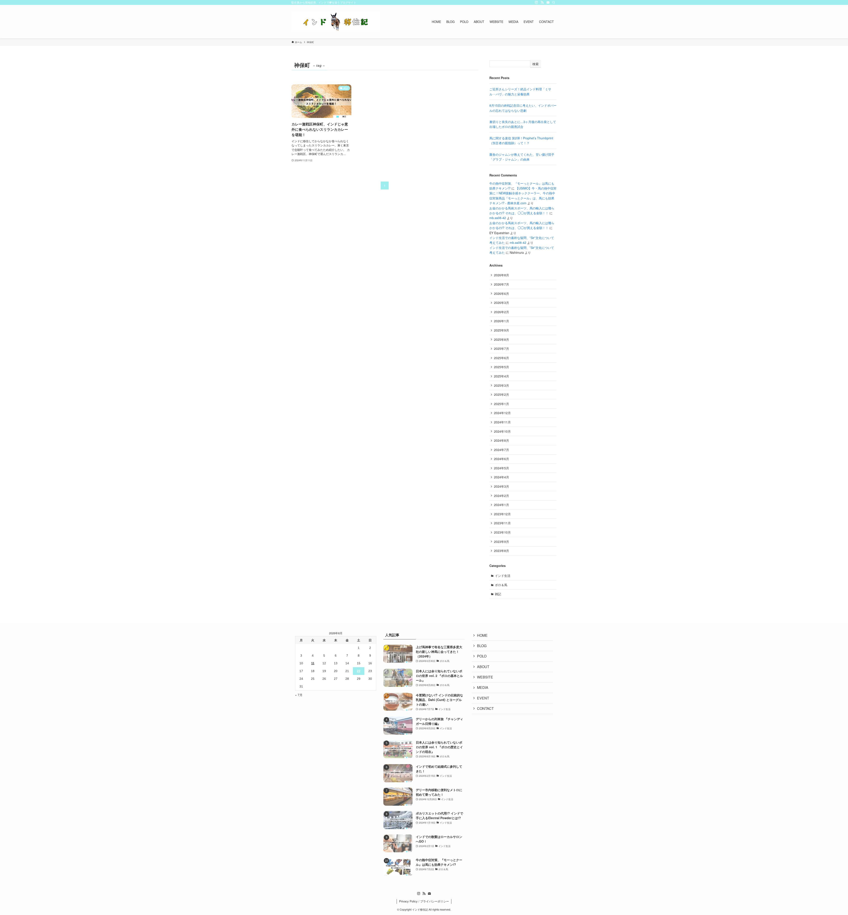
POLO (481, 656)
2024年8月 (501, 440)
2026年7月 (501, 284)
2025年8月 (501, 339)
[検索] (553, 2)
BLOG (481, 645)
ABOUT (483, 666)
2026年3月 (501, 302)
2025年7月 (501, 348)
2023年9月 (501, 541)
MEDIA (482, 687)
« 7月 (299, 695)
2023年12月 (502, 514)
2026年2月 (501, 312)
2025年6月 (501, 358)
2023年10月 (502, 532)
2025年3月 (501, 385)
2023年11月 (502, 523)
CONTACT (485, 708)
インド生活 (502, 575)
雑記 (498, 594)
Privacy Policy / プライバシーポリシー (424, 901)
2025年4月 (501, 376)
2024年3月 (501, 486)
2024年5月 (501, 468)
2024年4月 (501, 477)
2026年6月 (501, 293)
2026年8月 (501, 275)
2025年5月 (501, 367)
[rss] (542, 2)
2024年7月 (501, 449)
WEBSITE (485, 677)
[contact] (548, 2)
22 (358, 671)
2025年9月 (501, 330)
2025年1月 (501, 404)
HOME (482, 635)
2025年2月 (501, 394)
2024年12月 (502, 413)
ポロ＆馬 (501, 585)
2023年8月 (501, 550)
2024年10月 (502, 431)
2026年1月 (501, 321)
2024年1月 (501, 504)
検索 (535, 64)
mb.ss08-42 (497, 218)
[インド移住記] (336, 21)
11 (312, 663)
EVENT (483, 698)
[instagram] (536, 2)
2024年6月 (501, 459)
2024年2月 (501, 495)
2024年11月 (502, 422)
